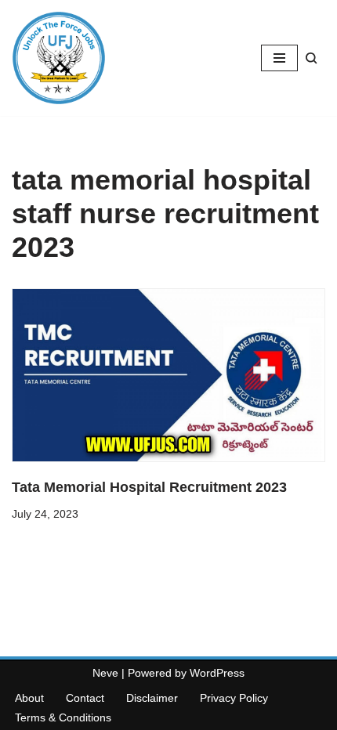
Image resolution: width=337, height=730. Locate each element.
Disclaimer (152, 698)
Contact (85, 698)
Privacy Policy (234, 698)
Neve (105, 673)
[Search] (311, 58)
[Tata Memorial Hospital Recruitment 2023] (168, 375)
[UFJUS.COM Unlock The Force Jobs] (59, 58)
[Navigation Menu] (279, 58)
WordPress (217, 673)
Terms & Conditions (63, 717)
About (29, 698)
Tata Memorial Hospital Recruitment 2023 (149, 487)
